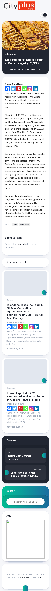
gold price (24, 224)
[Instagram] (29, 88)
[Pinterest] (18, 88)
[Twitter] (13, 88)
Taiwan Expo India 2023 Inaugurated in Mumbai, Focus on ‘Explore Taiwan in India (25, 396)
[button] (25, 539)
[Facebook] (7, 88)
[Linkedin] (35, 88)
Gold (15, 224)
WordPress (24, 577)
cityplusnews (16, 69)
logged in (22, 244)
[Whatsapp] (24, 88)
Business (11, 54)
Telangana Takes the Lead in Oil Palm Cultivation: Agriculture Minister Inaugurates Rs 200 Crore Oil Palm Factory (24, 311)
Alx (41, 577)
